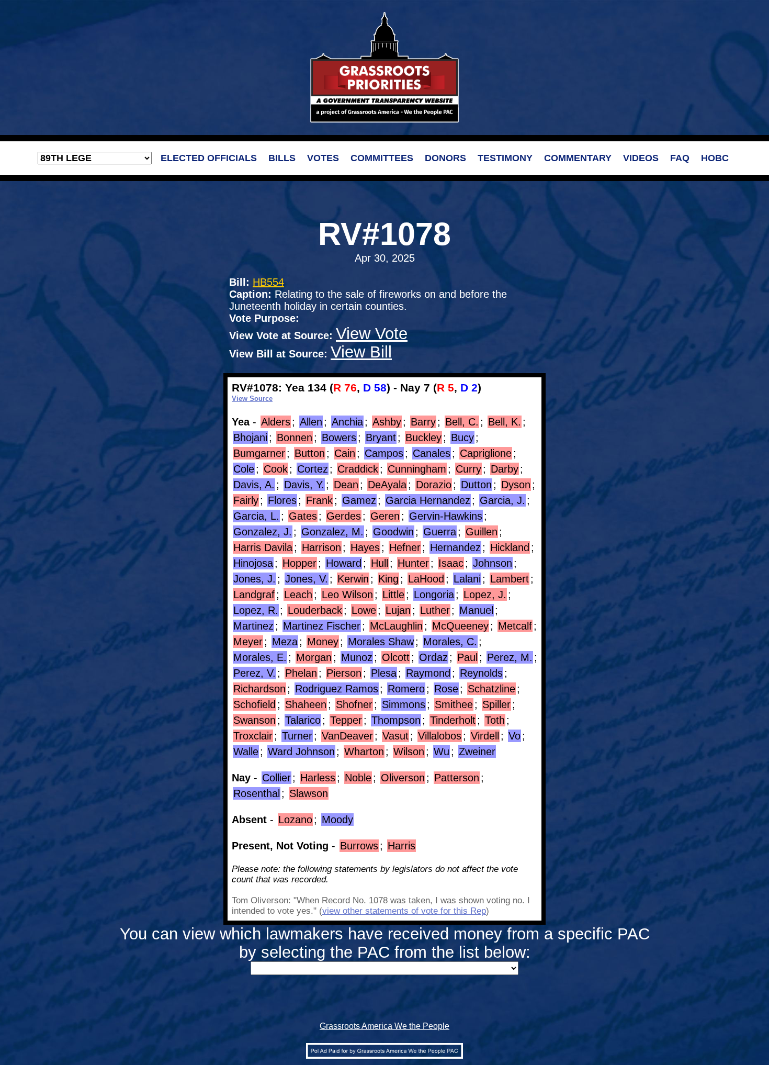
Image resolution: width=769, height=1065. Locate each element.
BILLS (282, 158)
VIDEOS (641, 158)
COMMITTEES (381, 158)
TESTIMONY (505, 158)
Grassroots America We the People (384, 1026)
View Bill (361, 352)
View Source (252, 398)
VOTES (323, 158)
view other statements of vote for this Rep (404, 911)
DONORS (445, 158)
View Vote (372, 333)
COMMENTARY (578, 158)
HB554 (268, 282)
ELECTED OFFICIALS (209, 158)
